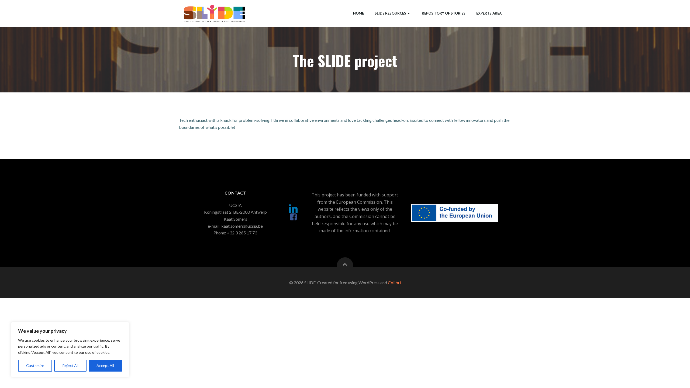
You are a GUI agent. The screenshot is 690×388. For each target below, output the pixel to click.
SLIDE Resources (390, 13)
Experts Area (489, 13)
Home (358, 13)
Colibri (394, 282)
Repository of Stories (443, 13)
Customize (35, 365)
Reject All (70, 365)
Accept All (105, 365)
